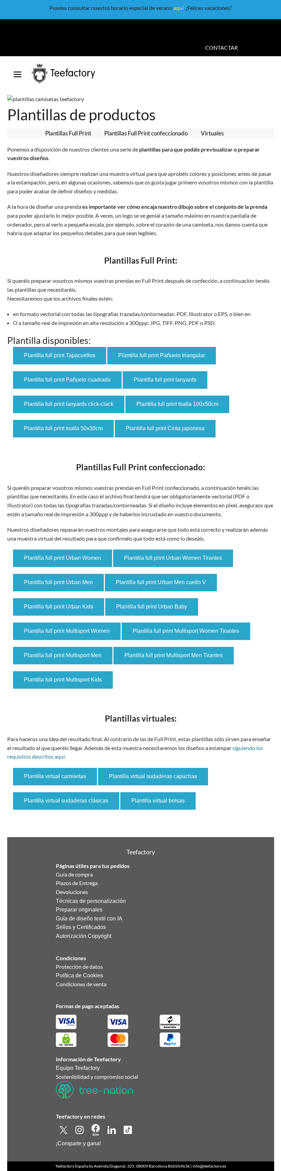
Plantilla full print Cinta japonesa (165, 428)
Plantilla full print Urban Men (58, 582)
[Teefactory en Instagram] (80, 1129)
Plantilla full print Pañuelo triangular (161, 355)
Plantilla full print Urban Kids (58, 606)
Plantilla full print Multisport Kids (63, 680)
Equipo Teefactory (78, 1068)
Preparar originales (79, 910)
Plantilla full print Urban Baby (151, 606)
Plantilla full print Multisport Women (67, 631)
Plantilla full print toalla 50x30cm (63, 428)
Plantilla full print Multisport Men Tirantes (173, 655)
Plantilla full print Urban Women (62, 558)
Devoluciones (72, 892)
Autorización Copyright (83, 936)
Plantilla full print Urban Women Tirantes (173, 558)
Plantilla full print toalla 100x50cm (177, 404)
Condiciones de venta (81, 984)
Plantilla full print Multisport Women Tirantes (186, 631)
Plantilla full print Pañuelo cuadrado (67, 380)
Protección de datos (79, 966)
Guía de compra (74, 874)
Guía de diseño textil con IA (89, 918)
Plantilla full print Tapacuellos (59, 355)
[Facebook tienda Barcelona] (96, 1129)
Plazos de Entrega (77, 883)
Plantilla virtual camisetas (55, 776)
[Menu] (17, 72)
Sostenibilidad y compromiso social (97, 1076)
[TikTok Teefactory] (128, 1129)
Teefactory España (71, 1166)
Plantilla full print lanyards (165, 380)
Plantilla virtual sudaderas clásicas (66, 801)
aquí (178, 7)
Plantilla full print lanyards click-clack (68, 404)
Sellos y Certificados (81, 927)
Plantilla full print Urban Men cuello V (161, 582)
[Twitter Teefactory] (64, 1129)
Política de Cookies (79, 975)
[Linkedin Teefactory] (112, 1129)
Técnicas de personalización (91, 901)
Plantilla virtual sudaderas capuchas (153, 776)
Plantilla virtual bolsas (158, 801)
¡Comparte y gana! (78, 1143)
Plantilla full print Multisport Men (62, 655)
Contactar (221, 47)
